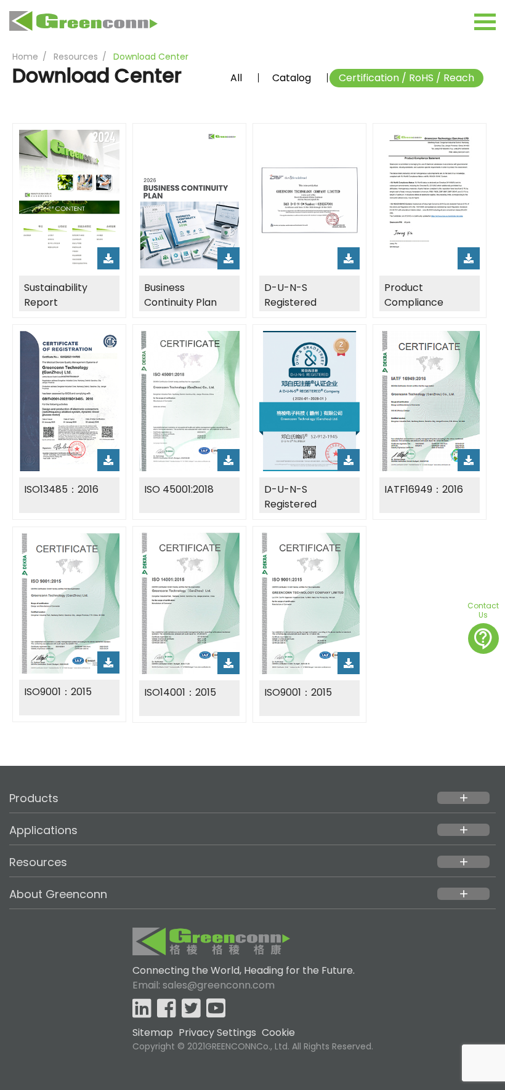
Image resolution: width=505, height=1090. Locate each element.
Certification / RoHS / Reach (406, 78)
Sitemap (152, 1032)
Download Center (150, 56)
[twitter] (191, 1009)
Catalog (291, 78)
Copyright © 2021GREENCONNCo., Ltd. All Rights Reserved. (252, 1046)
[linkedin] (142, 1009)
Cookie (278, 1032)
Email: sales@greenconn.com (203, 985)
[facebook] (166, 1009)
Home (25, 56)
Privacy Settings (217, 1032)
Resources (76, 56)
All (236, 78)
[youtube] (215, 1009)
